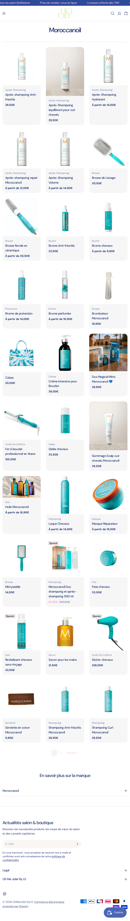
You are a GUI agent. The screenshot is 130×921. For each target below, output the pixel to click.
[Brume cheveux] (108, 217)
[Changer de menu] (4, 13)
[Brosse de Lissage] (108, 149)
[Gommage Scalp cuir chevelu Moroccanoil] (108, 425)
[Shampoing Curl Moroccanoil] (108, 699)
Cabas (9, 378)
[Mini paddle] (22, 558)
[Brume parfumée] (65, 285)
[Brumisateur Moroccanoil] (108, 285)
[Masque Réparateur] (108, 495)
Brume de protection (18, 313)
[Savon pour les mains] (65, 631)
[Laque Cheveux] (65, 495)
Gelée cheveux (58, 449)
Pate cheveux (101, 587)
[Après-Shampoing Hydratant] (108, 66)
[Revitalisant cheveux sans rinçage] (22, 631)
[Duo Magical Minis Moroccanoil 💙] (108, 352)
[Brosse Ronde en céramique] (22, 217)
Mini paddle (12, 587)
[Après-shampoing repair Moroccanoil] (22, 149)
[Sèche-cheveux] (108, 631)
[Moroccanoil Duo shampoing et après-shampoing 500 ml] (65, 558)
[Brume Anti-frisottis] (65, 217)
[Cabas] (22, 353)
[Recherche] (112, 13)
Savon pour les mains (63, 660)
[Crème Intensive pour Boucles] (65, 353)
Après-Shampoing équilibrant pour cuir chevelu (62, 110)
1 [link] (54, 753)
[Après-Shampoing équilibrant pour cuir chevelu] (65, 71)
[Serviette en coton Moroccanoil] (22, 699)
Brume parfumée (60, 313)
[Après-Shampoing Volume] (65, 149)
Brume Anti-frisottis (62, 246)
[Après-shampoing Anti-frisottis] (22, 66)
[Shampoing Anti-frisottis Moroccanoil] (65, 699)
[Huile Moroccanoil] (22, 487)
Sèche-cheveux (102, 660)
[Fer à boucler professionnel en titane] (22, 420)
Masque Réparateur (105, 524)
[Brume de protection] (22, 285)
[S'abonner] (77, 844)
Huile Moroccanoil (17, 507)
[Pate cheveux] (108, 558)
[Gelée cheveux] (65, 420)
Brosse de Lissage (103, 178)
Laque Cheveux (59, 524)
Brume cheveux (102, 246)
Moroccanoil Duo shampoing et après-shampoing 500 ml (62, 591)
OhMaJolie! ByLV (23, 902)
